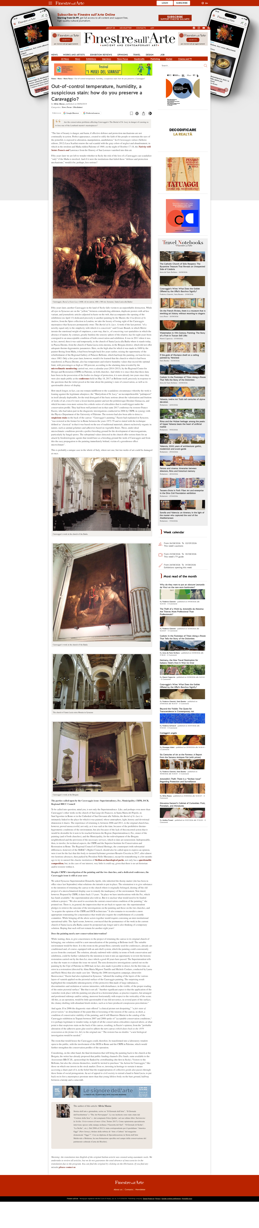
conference (84, 378)
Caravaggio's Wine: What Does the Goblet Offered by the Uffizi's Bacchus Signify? (180, 290)
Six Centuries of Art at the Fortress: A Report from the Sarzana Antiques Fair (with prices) (181, 756)
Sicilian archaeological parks (109, 860)
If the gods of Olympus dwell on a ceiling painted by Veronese (179, 356)
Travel (136, 54)
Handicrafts (139, 59)
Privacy (157, 1199)
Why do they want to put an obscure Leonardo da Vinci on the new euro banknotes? (182, 586)
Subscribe (182, 3)
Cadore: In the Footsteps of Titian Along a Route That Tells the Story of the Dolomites (183, 378)
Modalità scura (187, 1199)
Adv (152, 28)
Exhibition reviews (101, 54)
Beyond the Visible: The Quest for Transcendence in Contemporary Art (177, 710)
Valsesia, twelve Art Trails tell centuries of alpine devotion (182, 400)
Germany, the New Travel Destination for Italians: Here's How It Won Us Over (179, 661)
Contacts (141, 28)
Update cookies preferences (171, 1199)
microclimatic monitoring (64, 368)
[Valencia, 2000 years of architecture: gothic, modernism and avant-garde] (182, 439)
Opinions (122, 54)
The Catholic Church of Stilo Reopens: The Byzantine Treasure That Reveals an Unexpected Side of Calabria (182, 267)
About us (110, 28)
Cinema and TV (185, 59)
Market (169, 59)
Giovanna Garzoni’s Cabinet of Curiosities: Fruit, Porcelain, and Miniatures (182, 804)
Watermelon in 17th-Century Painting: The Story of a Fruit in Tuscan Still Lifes (182, 334)
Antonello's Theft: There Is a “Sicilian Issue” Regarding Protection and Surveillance (180, 780)
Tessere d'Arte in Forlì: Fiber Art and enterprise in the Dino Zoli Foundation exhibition (182, 492)
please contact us (67, 1167)
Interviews (106, 59)
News (54, 54)
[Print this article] (137, 113)
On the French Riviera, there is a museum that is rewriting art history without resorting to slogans (182, 312)
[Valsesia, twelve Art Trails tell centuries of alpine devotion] (182, 392)
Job (162, 54)
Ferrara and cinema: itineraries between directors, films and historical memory (178, 469)
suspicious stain (59, 417)
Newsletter (126, 28)
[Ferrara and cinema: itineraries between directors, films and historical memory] (182, 461)
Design (150, 54)
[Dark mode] (150, 114)
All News (65, 59)
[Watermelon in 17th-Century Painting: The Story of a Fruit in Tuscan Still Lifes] (182, 325)
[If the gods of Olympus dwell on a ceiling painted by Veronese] (182, 347)
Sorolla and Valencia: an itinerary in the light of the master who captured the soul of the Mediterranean (182, 515)
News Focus (122, 59)
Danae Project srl (148, 1199)
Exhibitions (91, 59)
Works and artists (74, 54)
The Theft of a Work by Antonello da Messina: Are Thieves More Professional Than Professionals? (182, 612)
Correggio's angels (168, 733)
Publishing (155, 59)
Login (165, 3)
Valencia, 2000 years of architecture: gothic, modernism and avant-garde (181, 447)
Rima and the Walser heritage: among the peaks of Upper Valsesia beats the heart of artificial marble (182, 424)
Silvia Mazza (59, 103)
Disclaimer (78, 107)
